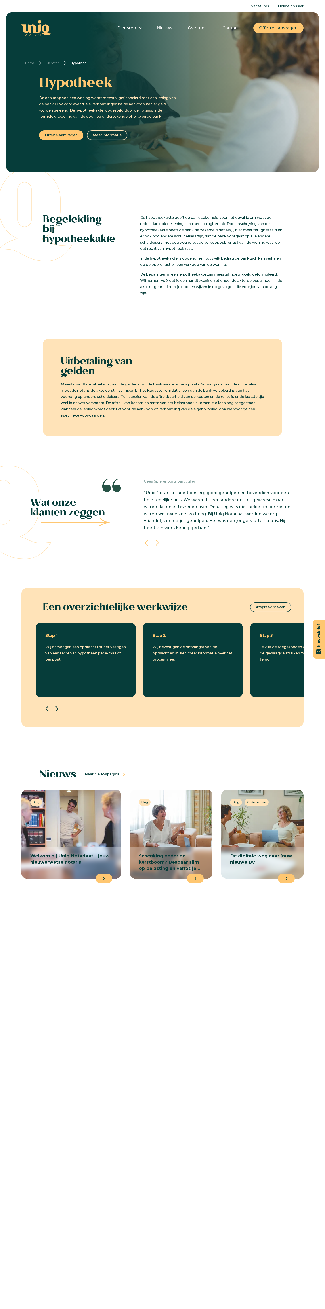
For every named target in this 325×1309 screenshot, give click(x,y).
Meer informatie (107, 135)
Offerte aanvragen (278, 27)
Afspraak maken (270, 607)
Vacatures (260, 6)
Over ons (197, 27)
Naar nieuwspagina (102, 774)
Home (30, 63)
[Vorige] (146, 543)
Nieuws (164, 27)
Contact (230, 27)
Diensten (126, 27)
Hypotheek (79, 63)
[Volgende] (157, 543)
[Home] (36, 28)
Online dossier (291, 6)
